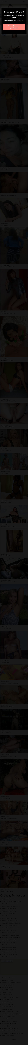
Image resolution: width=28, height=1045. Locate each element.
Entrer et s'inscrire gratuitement (14, 27)
